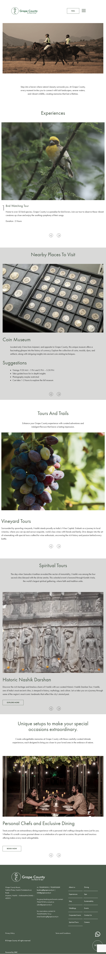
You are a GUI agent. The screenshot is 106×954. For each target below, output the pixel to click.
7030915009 (55, 887)
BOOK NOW (12, 847)
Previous (51, 235)
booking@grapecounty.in (45, 890)
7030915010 (44, 887)
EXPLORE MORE (13, 702)
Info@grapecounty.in (44, 893)
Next (59, 235)
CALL (73, 11)
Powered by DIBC (11, 952)
